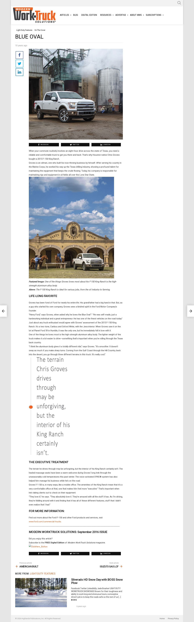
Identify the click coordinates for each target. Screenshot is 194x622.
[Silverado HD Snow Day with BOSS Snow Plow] (41, 592)
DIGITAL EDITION (89, 15)
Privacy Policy (173, 618)
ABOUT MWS (136, 15)
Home (162, 618)
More (74, 600)
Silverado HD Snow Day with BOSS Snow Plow (97, 581)
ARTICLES (64, 15)
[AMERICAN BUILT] (3, 311)
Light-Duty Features (43, 573)
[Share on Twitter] (19, 63)
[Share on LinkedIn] (19, 72)
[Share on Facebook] (19, 55)
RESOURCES (105, 15)
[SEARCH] (179, 3)
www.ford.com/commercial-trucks (45, 521)
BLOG (75, 15)
